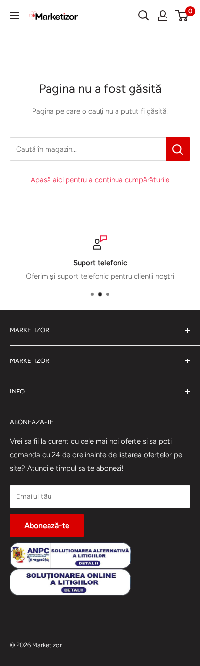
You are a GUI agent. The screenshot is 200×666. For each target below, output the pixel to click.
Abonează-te (46, 525)
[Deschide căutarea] (143, 15)
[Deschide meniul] (14, 15)
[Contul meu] (162, 15)
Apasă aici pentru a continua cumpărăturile (100, 179)
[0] (182, 15)
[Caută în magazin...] (178, 149)
